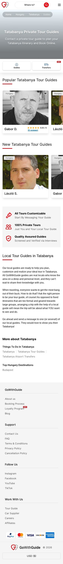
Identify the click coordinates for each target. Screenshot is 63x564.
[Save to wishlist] (45, 93)
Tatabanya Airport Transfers (18, 356)
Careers (9, 518)
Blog (7, 413)
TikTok (9, 488)
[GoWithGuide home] (5, 4)
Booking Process (14, 403)
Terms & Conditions (16, 443)
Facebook (10, 478)
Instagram (10, 473)
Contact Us (11, 433)
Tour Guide (11, 508)
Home (8, 14)
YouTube (10, 483)
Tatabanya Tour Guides (31, 351)
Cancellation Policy (16, 453)
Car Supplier (12, 513)
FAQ (7, 438)
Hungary (20, 14)
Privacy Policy (13, 448)
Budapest (7, 369)
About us (10, 398)
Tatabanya (34, 14)
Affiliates (10, 523)
